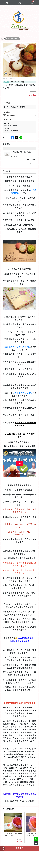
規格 (4, 115)
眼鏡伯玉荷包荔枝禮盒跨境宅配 (16, 347)
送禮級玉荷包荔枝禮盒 (22, 393)
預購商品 (6, 82)
